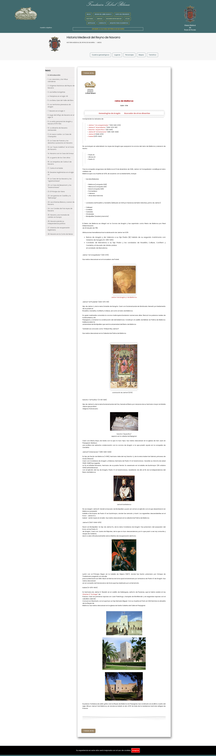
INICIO (89, 14)
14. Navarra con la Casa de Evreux (60, 153)
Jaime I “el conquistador (98, 125)
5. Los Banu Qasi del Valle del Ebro (60, 100)
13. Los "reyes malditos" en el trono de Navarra (61, 148)
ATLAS (127, 19)
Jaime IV (92, 134)
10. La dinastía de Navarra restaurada (57, 129)
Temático (152, 55)
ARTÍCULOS (91, 23)
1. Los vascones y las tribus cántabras (58, 80)
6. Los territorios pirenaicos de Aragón (59, 106)
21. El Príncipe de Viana (56, 192)
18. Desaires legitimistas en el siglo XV (61, 173)
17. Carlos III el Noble (55, 168)
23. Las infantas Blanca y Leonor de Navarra (61, 203)
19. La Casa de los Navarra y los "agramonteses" (60, 180)
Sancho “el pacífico (96, 130)
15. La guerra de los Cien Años (59, 158)
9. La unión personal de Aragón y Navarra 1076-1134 (60, 122)
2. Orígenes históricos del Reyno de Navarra (61, 87)
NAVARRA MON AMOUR (114, 19)
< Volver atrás (88, 73)
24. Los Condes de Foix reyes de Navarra (60, 209)
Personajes (129, 55)
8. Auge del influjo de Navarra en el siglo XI (61, 116)
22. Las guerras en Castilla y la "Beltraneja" (59, 197)
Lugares (117, 55)
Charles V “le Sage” (90, 594)
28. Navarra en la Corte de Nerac (60, 234)
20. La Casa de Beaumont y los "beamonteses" (59, 186)
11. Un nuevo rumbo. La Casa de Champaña (59, 135)
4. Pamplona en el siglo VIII (58, 96)
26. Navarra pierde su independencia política (56, 222)
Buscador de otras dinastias (137, 113)
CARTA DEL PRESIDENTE (122, 14)
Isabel (91, 136)
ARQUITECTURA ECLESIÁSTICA (119, 23)
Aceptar (135, 750)
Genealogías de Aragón (109, 113)
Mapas (141, 55)
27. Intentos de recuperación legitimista (59, 229)
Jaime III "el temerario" (97, 132)
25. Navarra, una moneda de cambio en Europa (58, 216)
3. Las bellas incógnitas (56, 92)
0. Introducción (54, 75)
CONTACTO (102, 23)
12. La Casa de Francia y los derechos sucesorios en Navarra (60, 142)
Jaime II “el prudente (97, 127)
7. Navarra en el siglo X (56, 111)
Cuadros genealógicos (100, 55)
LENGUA (99, 19)
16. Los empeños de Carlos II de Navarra (60, 163)
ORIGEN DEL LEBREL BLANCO (102, 14)
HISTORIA (89, 19)
